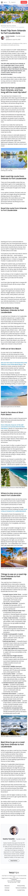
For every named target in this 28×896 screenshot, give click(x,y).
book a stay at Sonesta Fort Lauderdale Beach (14, 510)
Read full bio (14, 860)
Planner (24, 2)
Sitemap (7, 890)
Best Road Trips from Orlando (8, 26)
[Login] (2, 2)
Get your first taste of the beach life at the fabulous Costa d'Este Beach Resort (14, 363)
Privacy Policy (21, 885)
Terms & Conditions (21, 888)
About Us (6, 885)
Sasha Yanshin (10, 36)
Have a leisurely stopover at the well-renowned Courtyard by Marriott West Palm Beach (13, 426)
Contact (7, 888)
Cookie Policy (21, 890)
